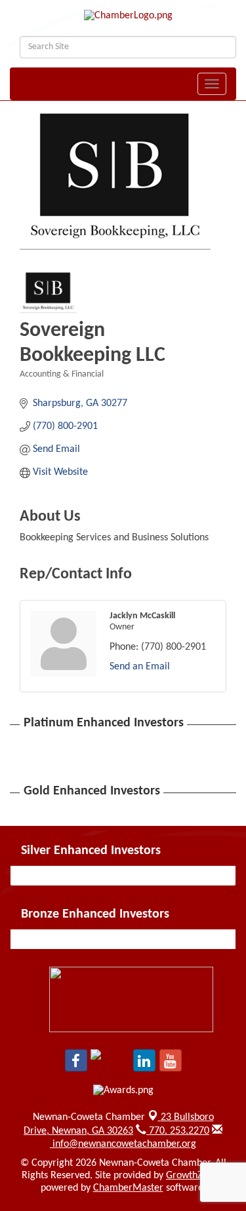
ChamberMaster (128, 1188)
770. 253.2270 (177, 1131)
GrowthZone (192, 1175)
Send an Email (140, 666)
